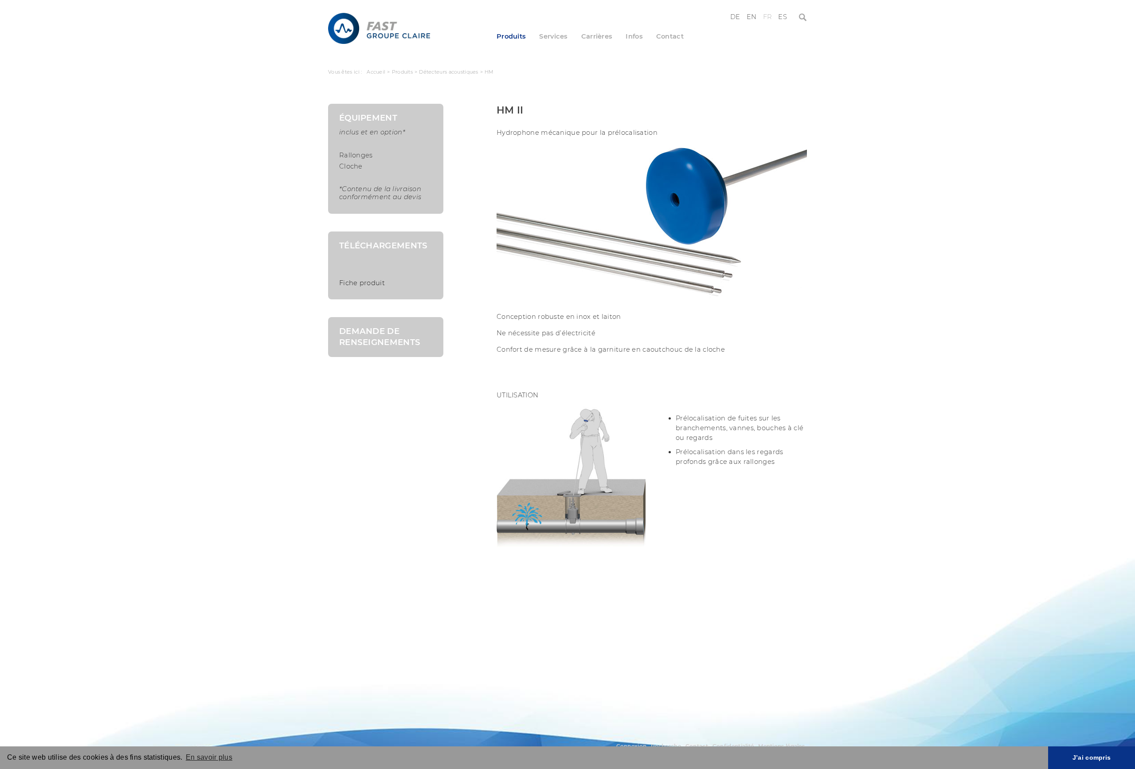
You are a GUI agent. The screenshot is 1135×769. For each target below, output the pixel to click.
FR (767, 17)
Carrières (597, 36)
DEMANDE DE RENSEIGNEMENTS (379, 336)
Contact (670, 36)
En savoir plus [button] (209, 757)
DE (735, 17)
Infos (634, 36)
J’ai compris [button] (1091, 757)
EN (752, 17)
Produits (511, 36)
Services (553, 36)
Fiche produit (362, 283)
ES (782, 17)
